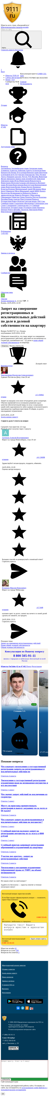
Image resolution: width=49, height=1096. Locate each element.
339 (17, 950)
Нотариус (26, 195)
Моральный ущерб (27, 191)
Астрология (37, 170)
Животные (43, 177)
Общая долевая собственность (12, 647)
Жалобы (35, 177)
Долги (3, 177)
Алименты (5, 170)
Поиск (28, 666)
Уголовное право (30, 208)
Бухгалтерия (22, 173)
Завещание (10, 179)
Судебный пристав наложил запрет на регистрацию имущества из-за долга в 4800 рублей (22, 833)
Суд (30, 205)
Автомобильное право (20, 168)
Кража (24, 187)
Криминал (37, 187)
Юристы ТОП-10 (12, 76)
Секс (43, 201)
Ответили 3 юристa (8, 815)
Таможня (35, 205)
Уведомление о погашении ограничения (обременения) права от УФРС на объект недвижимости (21, 870)
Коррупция (10, 187)
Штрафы (17, 210)
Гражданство (30, 175)
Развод (14, 201)
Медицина (37, 189)
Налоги (42, 191)
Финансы (41, 208)
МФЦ (37, 191)
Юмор (40, 210)
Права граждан (14, 199)
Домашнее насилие (14, 177)
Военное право (33, 173)
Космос (18, 187)
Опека (22, 197)
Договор (42, 175)
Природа (35, 199)
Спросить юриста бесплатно (12, 50)
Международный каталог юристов (14, 965)
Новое (10, 80)
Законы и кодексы (8, 981)
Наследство (5, 193)
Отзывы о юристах (8, 969)
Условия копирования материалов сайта (22, 1029)
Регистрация (37, 666)
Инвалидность (35, 181)
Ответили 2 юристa (8, 863)
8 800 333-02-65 (8, 943)
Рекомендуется (6, 366)
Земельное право (7, 181)
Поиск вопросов (7, 977)
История (9, 185)
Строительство (23, 205)
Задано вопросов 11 (8, 301)
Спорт (3, 205)
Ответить (5, 346)
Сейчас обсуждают (12, 78)
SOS (7, 84)
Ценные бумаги (7, 210)
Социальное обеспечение (24, 203)
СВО (39, 201)
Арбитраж (22, 170)
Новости (18, 195)
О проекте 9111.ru (8, 985)
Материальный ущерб (24, 189)
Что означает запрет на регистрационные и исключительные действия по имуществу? (22, 820)
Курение (11, 189)
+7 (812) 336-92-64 (8, 1040)
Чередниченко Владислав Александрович (17, 375)
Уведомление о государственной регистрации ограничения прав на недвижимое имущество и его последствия (24, 783)
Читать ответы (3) (16, 346)
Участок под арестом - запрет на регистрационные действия (17, 857)
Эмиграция (33, 210)
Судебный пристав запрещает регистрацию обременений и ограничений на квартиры (22, 846)
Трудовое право (17, 208)
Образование (6, 197)
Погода (35, 197)
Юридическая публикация (11, 212)
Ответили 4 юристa (8, 776)
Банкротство (6, 173)
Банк (44, 170)
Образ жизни (35, 195)
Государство (20, 175)
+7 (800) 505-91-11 (8, 1035)
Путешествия (6, 201)
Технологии (6, 208)
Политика (42, 197)
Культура (4, 189)
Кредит (30, 187)
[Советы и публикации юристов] (12, 23)
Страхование (11, 205)
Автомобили (6, 168)
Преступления (26, 199)
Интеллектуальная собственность (24, 183)
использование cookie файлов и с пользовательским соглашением (24, 1089)
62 (16, 948)
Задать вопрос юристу (9, 417)
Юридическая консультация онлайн (15, 27)
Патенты (28, 197)
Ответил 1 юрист (7, 790)
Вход (3, 72)
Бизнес (14, 173)
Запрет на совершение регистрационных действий (20, 643)
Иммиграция (24, 181)
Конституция (29, 185)
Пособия (4, 199)
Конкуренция (18, 185)
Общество (16, 197)
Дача (37, 175)
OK (3, 1094)
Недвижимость (16, 193)
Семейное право (7, 203)
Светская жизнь (30, 201)
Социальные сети (41, 203)
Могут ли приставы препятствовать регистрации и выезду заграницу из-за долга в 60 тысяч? (24, 808)
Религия (20, 201)
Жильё (3, 179)
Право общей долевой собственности (15, 645)
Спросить (20, 753)
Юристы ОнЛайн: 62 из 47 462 (13, 666)
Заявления (41, 179)
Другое (25, 177)
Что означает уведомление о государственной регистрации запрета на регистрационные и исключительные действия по (23, 769)
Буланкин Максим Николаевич (14, 588)
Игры (16, 181)
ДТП (30, 177)
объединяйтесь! (23, 25)
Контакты (5, 989)
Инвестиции (6, 183)
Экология (25, 210)
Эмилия (4, 299)
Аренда (29, 170)
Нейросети (27, 193)
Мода (17, 191)
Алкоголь (14, 170)
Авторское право (35, 168)
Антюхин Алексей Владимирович (15, 438)
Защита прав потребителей (26, 179)
